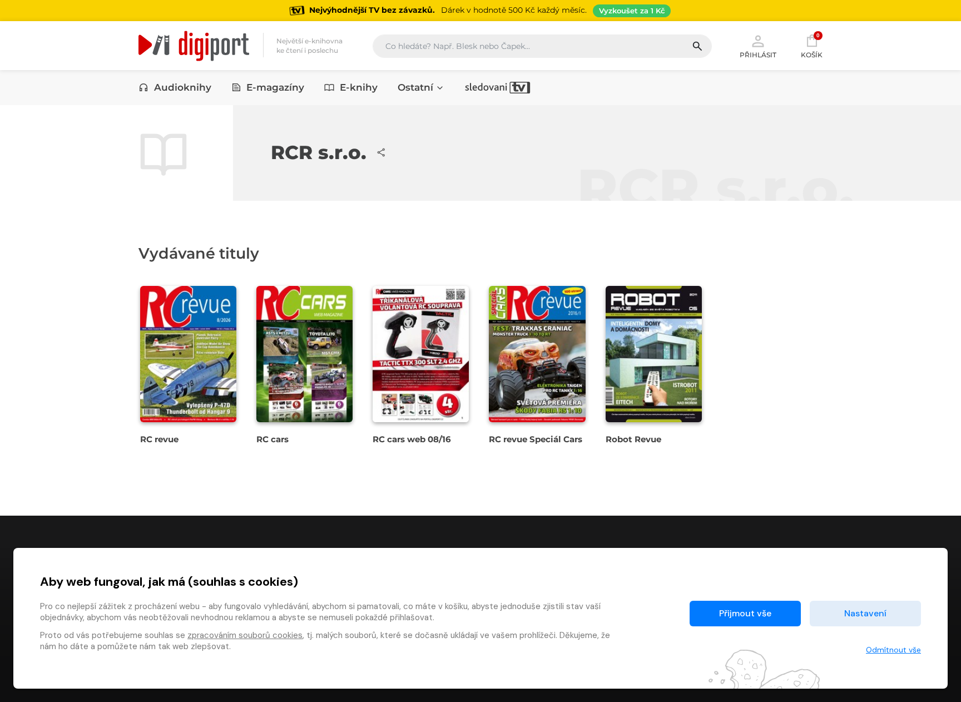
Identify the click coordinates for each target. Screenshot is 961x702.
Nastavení (865, 613)
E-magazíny (275, 87)
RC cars (272, 439)
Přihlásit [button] (758, 54)
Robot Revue (633, 439)
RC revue (159, 439)
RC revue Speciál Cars (535, 439)
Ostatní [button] (415, 87)
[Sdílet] (381, 152)
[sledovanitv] (497, 87)
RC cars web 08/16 (412, 439)
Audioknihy (182, 87)
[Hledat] (701, 46)
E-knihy (359, 87)
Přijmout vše (745, 613)
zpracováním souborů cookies (245, 635)
